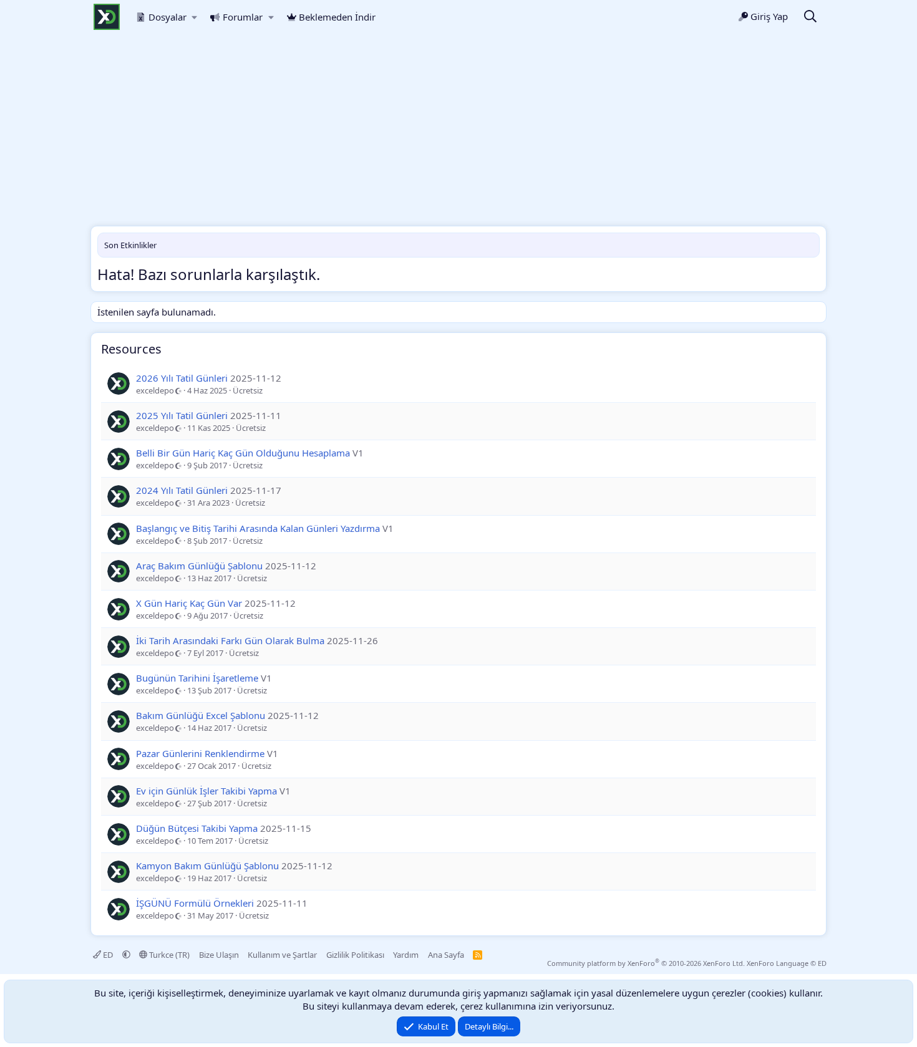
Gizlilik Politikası (355, 954)
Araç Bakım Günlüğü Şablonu (199, 565)
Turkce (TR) (168, 954)
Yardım (406, 954)
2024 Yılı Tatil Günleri (182, 490)
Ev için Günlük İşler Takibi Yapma (206, 790)
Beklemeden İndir (337, 17)
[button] (195, 17)
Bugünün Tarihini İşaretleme (197, 678)
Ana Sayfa (446, 954)
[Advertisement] (458, 132)
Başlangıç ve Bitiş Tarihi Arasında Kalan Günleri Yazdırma (258, 528)
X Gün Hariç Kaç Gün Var (189, 603)
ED (108, 954)
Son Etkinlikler (130, 245)
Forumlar (243, 17)
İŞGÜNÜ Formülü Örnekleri (195, 903)
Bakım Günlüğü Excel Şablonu (200, 715)
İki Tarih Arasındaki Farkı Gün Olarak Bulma (230, 640)
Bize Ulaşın (219, 954)
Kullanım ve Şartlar (282, 954)
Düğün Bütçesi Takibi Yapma (197, 828)
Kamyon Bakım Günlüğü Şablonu (207, 865)
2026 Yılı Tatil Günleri (182, 378)
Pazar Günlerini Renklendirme (200, 753)
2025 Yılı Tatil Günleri (182, 415)
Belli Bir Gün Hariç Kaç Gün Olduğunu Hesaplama (243, 452)
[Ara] (810, 17)
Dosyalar (167, 17)
